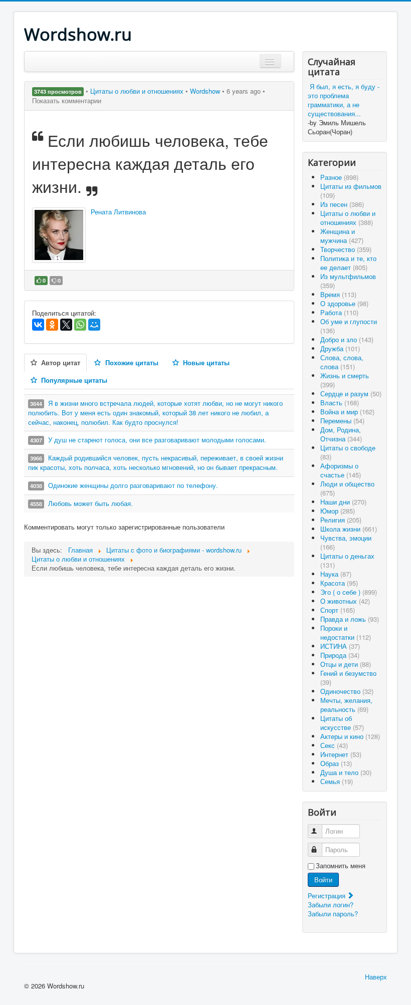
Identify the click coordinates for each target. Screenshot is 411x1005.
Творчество (345, 249)
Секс (334, 745)
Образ (336, 763)
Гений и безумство (348, 677)
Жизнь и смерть (344, 380)
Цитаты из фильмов (350, 190)
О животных (345, 601)
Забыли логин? (330, 904)
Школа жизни (348, 529)
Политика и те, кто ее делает (348, 263)
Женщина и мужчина (341, 235)
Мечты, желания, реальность (346, 704)
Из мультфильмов (348, 281)
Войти (323, 879)
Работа (339, 312)
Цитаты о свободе (347, 452)
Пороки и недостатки (345, 632)
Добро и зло (346, 339)
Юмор (337, 511)
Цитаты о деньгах (347, 560)
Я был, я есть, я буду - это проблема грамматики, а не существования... (343, 100)
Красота (339, 583)
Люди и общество (347, 488)
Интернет (340, 754)
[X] (66, 325)
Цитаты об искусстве (342, 722)
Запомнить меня (340, 865)
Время (338, 294)
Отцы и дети (345, 664)
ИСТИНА (340, 646)
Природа (339, 655)
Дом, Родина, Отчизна (341, 434)
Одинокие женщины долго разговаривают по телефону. (133, 485)
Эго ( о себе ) (348, 592)
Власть (339, 402)
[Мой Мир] (94, 325)
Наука (335, 574)
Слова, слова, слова (341, 362)
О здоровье (344, 303)
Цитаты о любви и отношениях (137, 91)
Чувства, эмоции (345, 542)
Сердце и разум (350, 393)
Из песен (342, 204)
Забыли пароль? (333, 913)
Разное (339, 177)
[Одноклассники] (52, 325)
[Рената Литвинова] (59, 235)
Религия (340, 520)
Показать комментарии (66, 100)
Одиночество (346, 691)
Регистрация (327, 895)
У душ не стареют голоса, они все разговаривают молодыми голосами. (157, 439)
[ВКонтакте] (38, 325)
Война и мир (347, 411)
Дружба (340, 348)
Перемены (342, 420)
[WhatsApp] (80, 325)
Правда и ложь (349, 619)
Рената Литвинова (118, 211)
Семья (336, 781)
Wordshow (205, 91)
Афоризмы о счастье (340, 470)
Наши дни (343, 502)
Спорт (337, 610)
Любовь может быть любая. (90, 503)
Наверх (376, 976)
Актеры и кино (350, 736)
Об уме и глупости (348, 326)
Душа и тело (345, 772)
